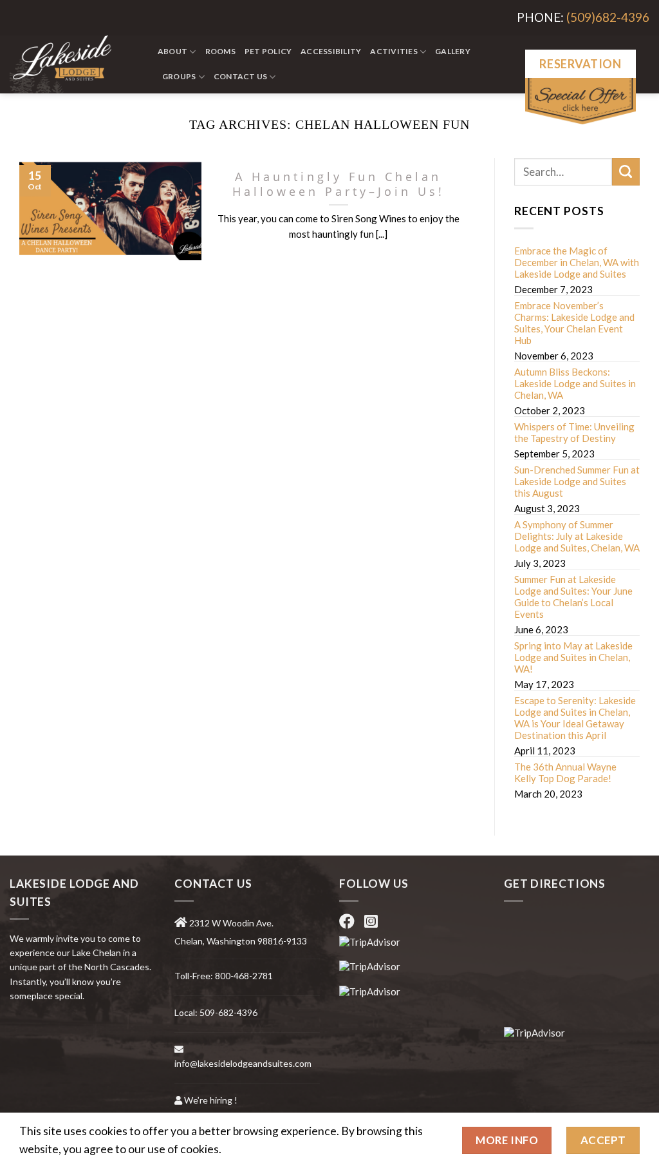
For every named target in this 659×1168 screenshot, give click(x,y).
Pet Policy (268, 51)
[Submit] (626, 172)
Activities (393, 51)
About (172, 51)
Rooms (220, 51)
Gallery (452, 51)
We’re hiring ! (210, 1100)
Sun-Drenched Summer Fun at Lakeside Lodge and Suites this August (577, 481)
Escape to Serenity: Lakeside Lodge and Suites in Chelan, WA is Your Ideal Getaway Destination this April (575, 717)
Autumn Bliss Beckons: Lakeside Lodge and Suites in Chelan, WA (575, 383)
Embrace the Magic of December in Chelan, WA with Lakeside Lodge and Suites (576, 262)
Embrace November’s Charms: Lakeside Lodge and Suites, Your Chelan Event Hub (574, 323)
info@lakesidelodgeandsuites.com (242, 1063)
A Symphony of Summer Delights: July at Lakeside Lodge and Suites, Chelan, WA (577, 536)
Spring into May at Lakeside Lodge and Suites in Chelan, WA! (573, 657)
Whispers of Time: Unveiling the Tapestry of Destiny (574, 432)
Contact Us (240, 76)
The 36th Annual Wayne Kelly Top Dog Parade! (565, 772)
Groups (179, 76)
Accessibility (331, 51)
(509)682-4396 (607, 17)
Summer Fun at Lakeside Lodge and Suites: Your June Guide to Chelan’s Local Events (573, 596)
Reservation (580, 64)
